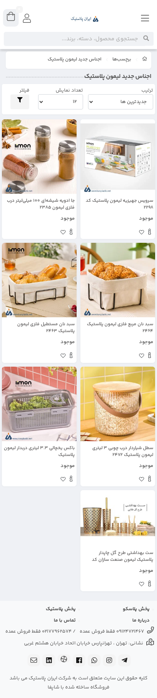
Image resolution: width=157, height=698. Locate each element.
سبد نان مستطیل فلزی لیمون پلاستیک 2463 (46, 328)
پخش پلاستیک (61, 609)
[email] (34, 661)
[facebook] (79, 661)
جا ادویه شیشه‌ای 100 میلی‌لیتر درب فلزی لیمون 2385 (41, 204)
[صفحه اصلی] (144, 60)
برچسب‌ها (121, 59)
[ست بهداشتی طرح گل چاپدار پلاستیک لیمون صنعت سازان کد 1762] (117, 518)
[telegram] (124, 661)
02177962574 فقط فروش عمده (38, 631)
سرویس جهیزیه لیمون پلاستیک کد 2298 (119, 204)
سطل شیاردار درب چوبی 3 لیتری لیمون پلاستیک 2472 (122, 452)
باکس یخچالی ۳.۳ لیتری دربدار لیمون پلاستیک (39, 452)
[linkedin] (49, 661)
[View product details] (149, 232)
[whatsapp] (94, 661)
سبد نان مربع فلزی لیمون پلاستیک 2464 (120, 328)
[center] (146, 39)
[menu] (145, 19)
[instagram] (109, 661)
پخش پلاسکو (136, 609)
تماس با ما (65, 620)
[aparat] (64, 659)
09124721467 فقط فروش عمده (112, 631)
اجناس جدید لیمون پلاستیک (74, 59)
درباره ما (141, 620)
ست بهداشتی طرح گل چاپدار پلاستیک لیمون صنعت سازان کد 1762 (122, 556)
